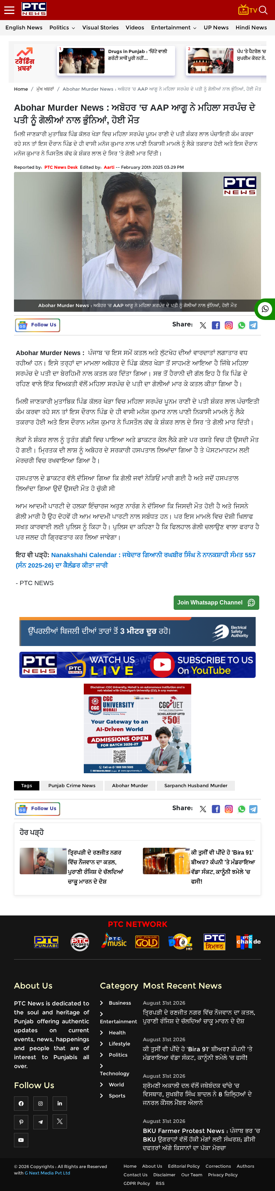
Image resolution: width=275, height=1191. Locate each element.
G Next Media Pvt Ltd (47, 1173)
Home (21, 89)
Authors (245, 1166)
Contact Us (136, 1174)
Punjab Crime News (72, 785)
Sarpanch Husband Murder (195, 785)
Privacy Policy (223, 1174)
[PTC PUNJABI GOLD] (147, 941)
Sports (117, 1095)
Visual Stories (100, 27)
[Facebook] (216, 325)
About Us (152, 1166)
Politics (59, 27)
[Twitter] (203, 326)
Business (120, 1003)
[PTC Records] (80, 941)
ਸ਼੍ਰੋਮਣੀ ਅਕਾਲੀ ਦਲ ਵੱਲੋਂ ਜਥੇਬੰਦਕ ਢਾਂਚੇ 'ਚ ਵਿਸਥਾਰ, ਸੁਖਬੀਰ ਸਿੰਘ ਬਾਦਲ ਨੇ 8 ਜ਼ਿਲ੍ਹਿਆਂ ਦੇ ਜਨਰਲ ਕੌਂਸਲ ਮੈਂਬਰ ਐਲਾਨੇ (197, 1094)
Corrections (218, 1166)
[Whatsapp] (241, 325)
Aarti (109, 167)
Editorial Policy (184, 1166)
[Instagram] (228, 325)
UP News (216, 27)
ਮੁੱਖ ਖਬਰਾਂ (45, 89)
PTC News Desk (61, 167)
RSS (160, 1183)
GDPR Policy (137, 1183)
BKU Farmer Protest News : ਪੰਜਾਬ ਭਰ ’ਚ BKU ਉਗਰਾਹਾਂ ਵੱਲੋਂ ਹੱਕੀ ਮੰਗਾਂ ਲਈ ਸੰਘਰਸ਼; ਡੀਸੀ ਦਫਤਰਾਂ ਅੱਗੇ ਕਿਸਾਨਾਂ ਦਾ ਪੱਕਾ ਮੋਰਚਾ (201, 1139)
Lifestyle (119, 1044)
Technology (114, 1073)
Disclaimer (164, 1174)
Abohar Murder (130, 785)
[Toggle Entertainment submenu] (195, 27)
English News (24, 27)
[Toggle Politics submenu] (73, 27)
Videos (135, 27)
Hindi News (251, 27)
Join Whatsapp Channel (209, 602)
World (116, 1084)
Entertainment (170, 27)
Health (117, 1032)
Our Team (191, 1174)
